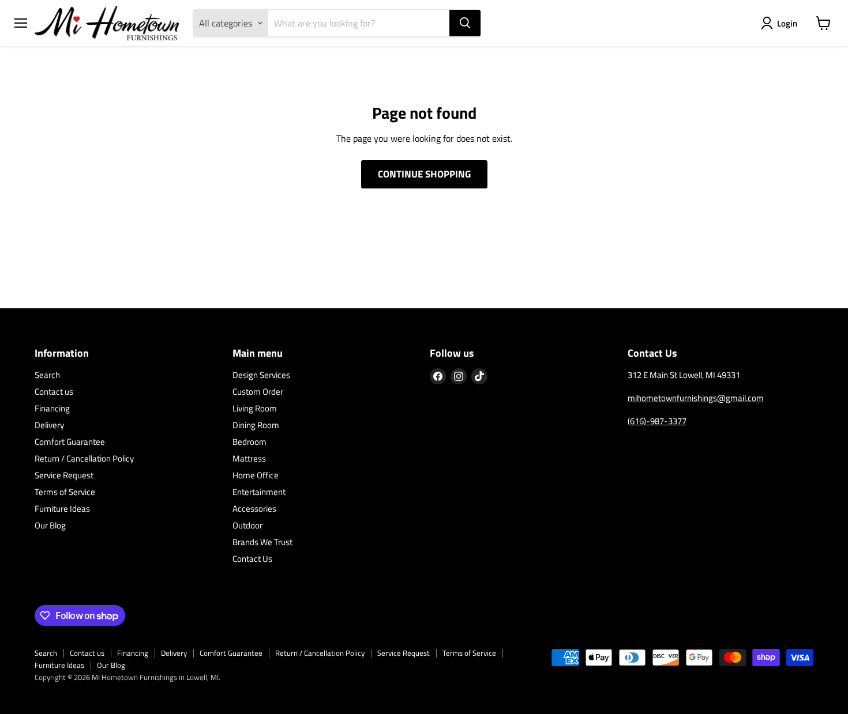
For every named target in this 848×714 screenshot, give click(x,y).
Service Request (64, 475)
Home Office (255, 475)
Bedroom (249, 441)
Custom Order (257, 391)
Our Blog (50, 525)
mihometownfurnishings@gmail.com (696, 398)
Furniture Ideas (62, 508)
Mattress (249, 458)
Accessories (254, 508)
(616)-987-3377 (657, 421)
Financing (52, 408)
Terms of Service (65, 491)
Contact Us (252, 558)
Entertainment (259, 491)
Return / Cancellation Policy (84, 458)
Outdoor (247, 525)
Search (47, 374)
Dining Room (255, 425)
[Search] (465, 23)
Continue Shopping (424, 174)
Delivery (49, 425)
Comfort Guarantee (70, 441)
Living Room (254, 408)
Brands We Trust (262, 542)
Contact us (54, 391)
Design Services (261, 374)
